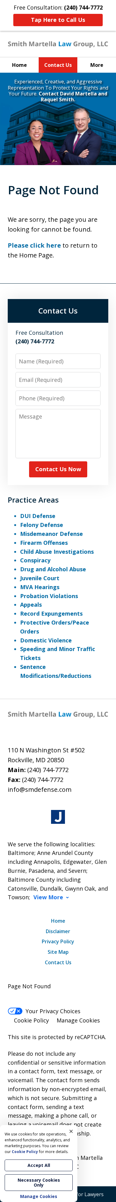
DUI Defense (37, 516)
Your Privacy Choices (53, 1011)
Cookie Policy (31, 1020)
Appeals (31, 604)
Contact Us (58, 65)
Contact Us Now (58, 469)
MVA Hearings (39, 587)
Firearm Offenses (44, 542)
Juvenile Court (39, 578)
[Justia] (58, 817)
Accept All (39, 1165)
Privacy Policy (58, 941)
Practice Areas (33, 500)
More (96, 65)
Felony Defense (41, 524)
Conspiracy (35, 560)
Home (19, 65)
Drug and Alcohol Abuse (53, 569)
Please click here (34, 245)
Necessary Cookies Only (39, 1182)
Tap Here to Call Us (58, 19)
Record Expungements (51, 613)
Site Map (58, 952)
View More (48, 897)
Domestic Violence (46, 640)
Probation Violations (49, 596)
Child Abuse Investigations (57, 551)
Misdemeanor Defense (51, 533)
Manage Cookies (78, 1020)
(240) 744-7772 (48, 770)
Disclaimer (58, 931)
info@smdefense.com (39, 789)
